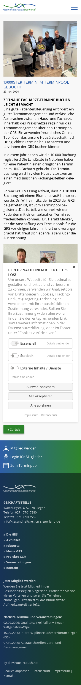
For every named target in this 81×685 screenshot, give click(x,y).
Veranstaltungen (18, 562)
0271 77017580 (26, 512)
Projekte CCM (16, 557)
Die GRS (12, 535)
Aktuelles (13, 540)
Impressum (62, 671)
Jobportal (13, 546)
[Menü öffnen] (74, 7)
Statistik (26, 355)
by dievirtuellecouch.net (20, 663)
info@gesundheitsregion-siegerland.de (31, 521)
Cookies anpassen (16, 671)
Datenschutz (41, 671)
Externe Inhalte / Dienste (40, 368)
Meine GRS (14, 551)
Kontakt (12, 568)
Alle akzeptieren (40, 396)
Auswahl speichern (41, 387)
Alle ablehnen (40, 405)
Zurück (15, 429)
